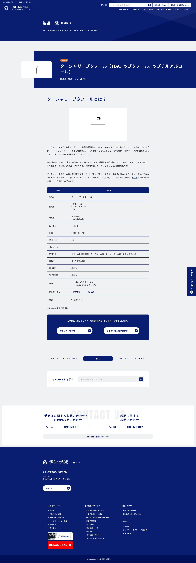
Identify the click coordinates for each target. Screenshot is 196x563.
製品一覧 (52, 30)
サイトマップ (128, 533)
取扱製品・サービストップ (96, 511)
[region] (98, 246)
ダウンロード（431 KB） (84, 291)
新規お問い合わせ (129, 511)
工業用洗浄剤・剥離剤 (94, 514)
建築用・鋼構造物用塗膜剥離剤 (97, 517)
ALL (98, 358)
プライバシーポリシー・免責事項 (135, 530)
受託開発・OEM (92, 528)
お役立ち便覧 (148, 9)
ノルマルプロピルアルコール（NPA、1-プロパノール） (64, 358)
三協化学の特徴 (55, 514)
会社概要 (53, 528)
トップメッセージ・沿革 (58, 521)
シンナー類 (90, 524)
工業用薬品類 (91, 521)
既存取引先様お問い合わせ (132, 514)
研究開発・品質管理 (57, 517)
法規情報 (126, 526)
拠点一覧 (53, 524)
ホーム (45, 30)
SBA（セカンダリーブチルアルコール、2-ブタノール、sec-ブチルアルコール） (133, 358)
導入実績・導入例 (164, 9)
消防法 (135, 177)
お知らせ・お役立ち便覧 (95, 538)
